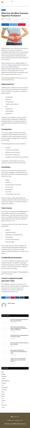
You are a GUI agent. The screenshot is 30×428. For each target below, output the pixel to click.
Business (3, 374)
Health (3, 396)
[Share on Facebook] (5, 24)
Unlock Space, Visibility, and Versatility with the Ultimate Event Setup (18, 352)
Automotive (4, 376)
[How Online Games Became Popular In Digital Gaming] (5, 344)
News (2, 391)
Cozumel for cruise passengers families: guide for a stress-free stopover (18, 360)
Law (2, 398)
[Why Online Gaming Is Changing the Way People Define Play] (5, 321)
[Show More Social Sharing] (27, 24)
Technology (4, 389)
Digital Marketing (5, 380)
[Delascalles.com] (15, 2)
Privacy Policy (18, 420)
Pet (2, 402)
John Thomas (11, 303)
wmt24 (13, 220)
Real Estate (4, 405)
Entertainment (4, 387)
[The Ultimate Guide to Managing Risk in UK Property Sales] (5, 337)
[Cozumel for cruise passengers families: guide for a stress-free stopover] (5, 360)
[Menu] (2, 2)
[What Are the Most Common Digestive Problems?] (15, 36)
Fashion (3, 378)
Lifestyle (3, 400)
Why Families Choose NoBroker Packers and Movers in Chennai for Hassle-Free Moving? (18, 328)
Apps (2, 372)
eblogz (16, 291)
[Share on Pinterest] (22, 24)
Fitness (3, 394)
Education (3, 383)
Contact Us (11, 420)
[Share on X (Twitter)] (13, 24)
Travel (2, 407)
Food (2, 385)
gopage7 (19, 74)
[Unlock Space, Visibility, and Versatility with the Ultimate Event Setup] (5, 352)
